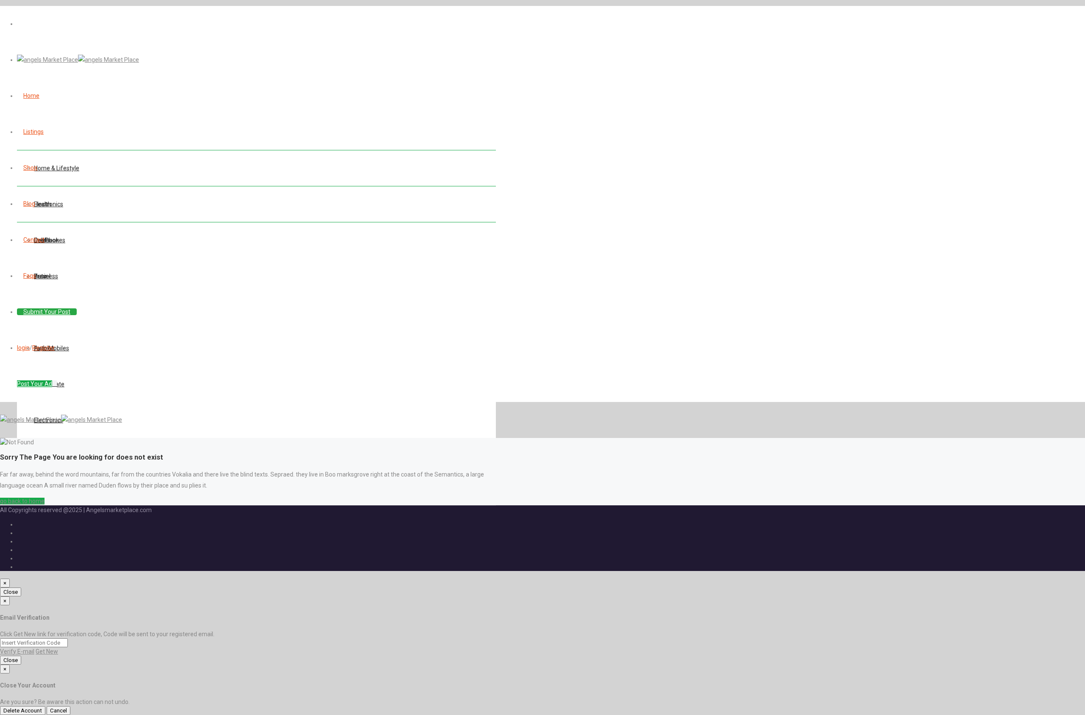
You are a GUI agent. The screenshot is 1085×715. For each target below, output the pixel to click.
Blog (29, 203)
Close (10, 592)
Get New (47, 651)
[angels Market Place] (78, 59)
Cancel (58, 710)
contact (34, 239)
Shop (30, 167)
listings (33, 131)
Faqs (29, 275)
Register (43, 347)
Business (46, 276)
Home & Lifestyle (56, 168)
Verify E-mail (17, 651)
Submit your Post (46, 311)
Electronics (48, 204)
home (31, 95)
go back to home (22, 501)
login (23, 347)
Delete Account (22, 710)
